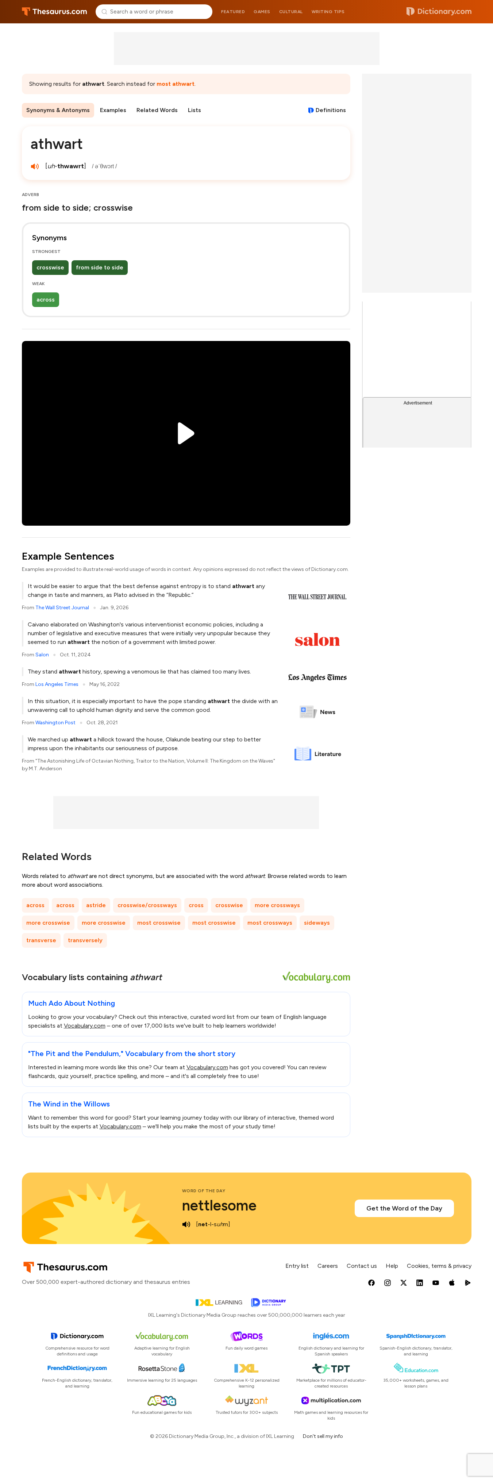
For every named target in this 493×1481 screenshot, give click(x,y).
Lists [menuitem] (194, 110)
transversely (85, 940)
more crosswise (48, 922)
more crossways (277, 905)
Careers (327, 1265)
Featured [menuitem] (233, 11)
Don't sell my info (323, 1436)
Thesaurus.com (54, 12)
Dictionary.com (439, 11)
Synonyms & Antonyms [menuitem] (58, 110)
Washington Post (55, 723)
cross (196, 905)
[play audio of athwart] (35, 166)
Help (392, 1265)
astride (96, 905)
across (45, 299)
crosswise (50, 267)
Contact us (362, 1265)
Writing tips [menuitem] (328, 11)
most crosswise (159, 922)
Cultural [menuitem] (291, 11)
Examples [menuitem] (113, 110)
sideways (317, 922)
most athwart (175, 83)
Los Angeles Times (56, 684)
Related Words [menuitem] (157, 110)
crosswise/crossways (147, 905)
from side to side (99, 267)
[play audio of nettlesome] (186, 1224)
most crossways (269, 922)
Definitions (331, 110)
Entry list (297, 1265)
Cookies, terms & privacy (439, 1265)
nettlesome (219, 1205)
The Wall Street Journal (62, 608)
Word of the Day (204, 1190)
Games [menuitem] (262, 11)
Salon (42, 655)
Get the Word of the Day (404, 1208)
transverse (41, 940)
